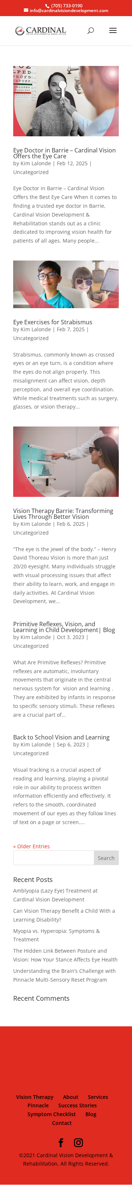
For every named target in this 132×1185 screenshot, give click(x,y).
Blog (90, 1114)
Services (98, 1096)
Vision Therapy (35, 1096)
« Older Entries (31, 846)
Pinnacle (38, 1105)
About (70, 1096)
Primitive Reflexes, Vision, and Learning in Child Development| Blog (64, 627)
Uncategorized (31, 172)
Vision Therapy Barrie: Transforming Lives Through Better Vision (63, 514)
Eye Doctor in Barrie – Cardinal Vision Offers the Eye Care (64, 153)
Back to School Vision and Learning (61, 737)
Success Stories (77, 1105)
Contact (62, 1122)
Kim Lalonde (36, 163)
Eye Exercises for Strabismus (52, 322)
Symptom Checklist (51, 1114)
